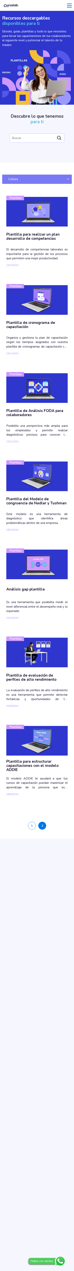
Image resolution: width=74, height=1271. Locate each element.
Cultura (13, 179)
